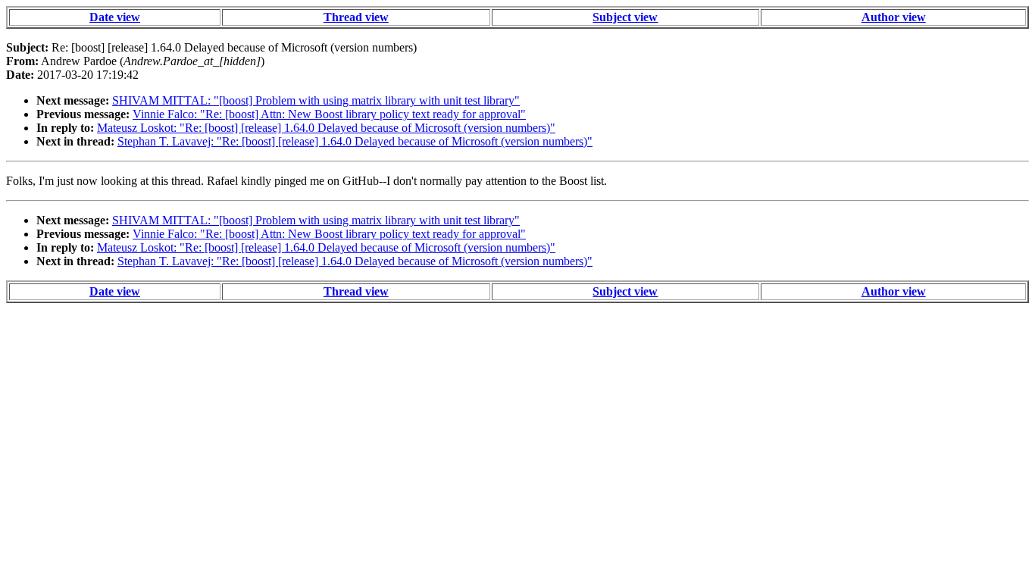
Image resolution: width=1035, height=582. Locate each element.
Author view (893, 17)
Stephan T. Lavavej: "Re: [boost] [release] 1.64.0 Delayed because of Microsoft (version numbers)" (355, 141)
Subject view (625, 17)
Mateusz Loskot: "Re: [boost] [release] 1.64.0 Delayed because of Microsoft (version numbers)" (326, 127)
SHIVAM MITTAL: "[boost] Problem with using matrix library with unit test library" (316, 100)
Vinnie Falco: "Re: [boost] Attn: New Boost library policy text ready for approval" (329, 114)
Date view (114, 17)
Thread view (356, 17)
